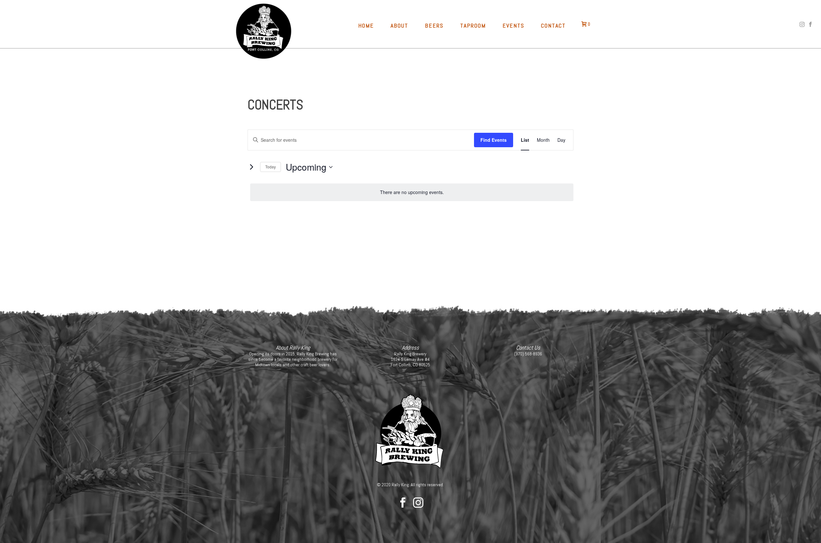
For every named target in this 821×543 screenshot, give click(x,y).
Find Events (493, 140)
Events (513, 25)
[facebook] (403, 502)
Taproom (473, 25)
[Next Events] (251, 167)
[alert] (411, 192)
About (399, 25)
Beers (434, 25)
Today (270, 166)
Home (366, 25)
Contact (553, 25)
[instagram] (418, 502)
